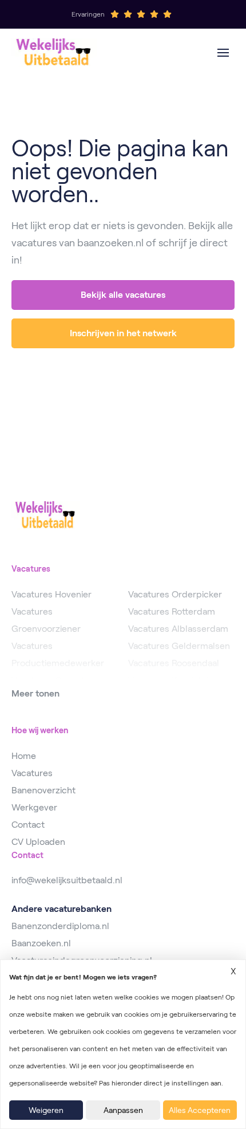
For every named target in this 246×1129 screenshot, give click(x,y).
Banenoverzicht (43, 790)
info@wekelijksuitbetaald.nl (66, 880)
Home (23, 756)
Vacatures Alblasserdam (178, 629)
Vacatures (32, 773)
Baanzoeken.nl (41, 943)
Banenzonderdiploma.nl (60, 926)
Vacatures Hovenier (51, 594)
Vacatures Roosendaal (173, 663)
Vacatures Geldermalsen (179, 646)
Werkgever (34, 807)
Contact (28, 824)
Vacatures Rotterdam (171, 611)
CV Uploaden (38, 842)
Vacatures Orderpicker (175, 594)
